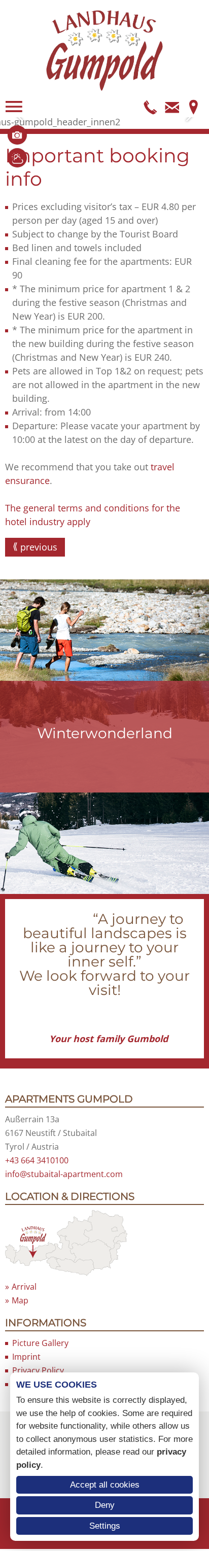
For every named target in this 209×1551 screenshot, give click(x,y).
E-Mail (172, 106)
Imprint (26, 1356)
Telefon (151, 106)
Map (193, 106)
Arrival (24, 1286)
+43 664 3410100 (36, 1160)
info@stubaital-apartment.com (64, 1174)
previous (38, 547)
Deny (105, 1505)
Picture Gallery (40, 1343)
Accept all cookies (105, 1485)
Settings (104, 1526)
